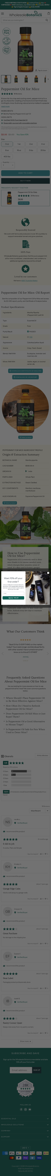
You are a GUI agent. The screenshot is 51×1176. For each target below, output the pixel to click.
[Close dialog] (48, 573)
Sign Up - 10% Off (13, 597)
